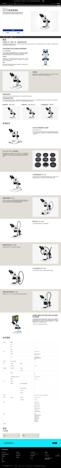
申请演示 (7, 32)
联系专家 (54, 443)
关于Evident (4, 452)
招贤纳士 (3, 461)
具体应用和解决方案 (5, 454)
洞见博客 (15, 3)
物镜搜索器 (17, 457)
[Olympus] (58, 3)
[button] (44, 21)
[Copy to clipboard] (57, 5)
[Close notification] (59, 1)
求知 (18, 3)
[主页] (2, 5)
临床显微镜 (17, 452)
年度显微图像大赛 (32, 452)
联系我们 (13, 30)
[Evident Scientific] (4, 3)
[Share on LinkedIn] (59, 5)
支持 (20, 3)
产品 (9, 3)
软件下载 (31, 457)
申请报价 (18, 32)
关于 (23, 3)
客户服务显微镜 (32, 455)
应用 (12, 3)
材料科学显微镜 (18, 455)
